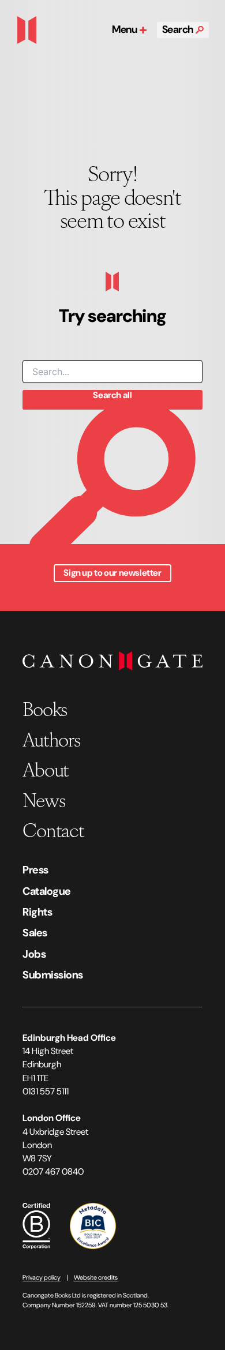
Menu (125, 29)
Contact (53, 829)
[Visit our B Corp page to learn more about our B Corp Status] (36, 1225)
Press (35, 870)
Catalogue (46, 891)
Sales (34, 933)
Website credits (96, 1277)
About (45, 769)
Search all (112, 395)
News (43, 799)
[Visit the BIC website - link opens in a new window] (93, 1225)
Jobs (34, 954)
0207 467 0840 (53, 1172)
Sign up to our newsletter (112, 573)
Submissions (52, 975)
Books (44, 708)
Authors (51, 739)
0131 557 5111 (45, 1091)
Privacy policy (41, 1277)
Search (179, 29)
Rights (37, 912)
